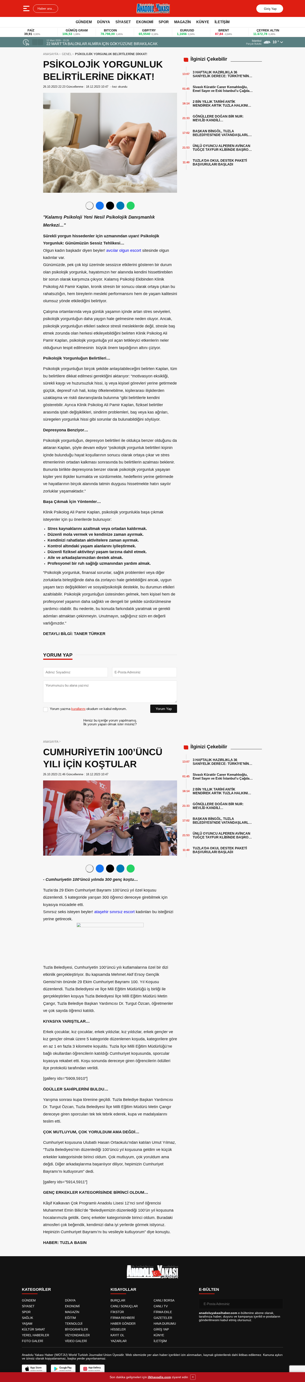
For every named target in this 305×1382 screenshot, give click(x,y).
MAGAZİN (182, 22)
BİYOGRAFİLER (76, 1329)
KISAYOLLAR (123, 1289)
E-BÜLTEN (209, 1289)
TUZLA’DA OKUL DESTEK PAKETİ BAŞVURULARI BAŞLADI (220, 162)
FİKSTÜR (117, 1312)
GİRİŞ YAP (161, 1329)
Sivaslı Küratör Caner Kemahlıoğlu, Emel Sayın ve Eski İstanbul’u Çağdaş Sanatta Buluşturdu (222, 89)
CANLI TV (161, 1306)
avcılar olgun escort (123, 250)
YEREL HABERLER (35, 1335)
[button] (35, 42)
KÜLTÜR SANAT (33, 1329)
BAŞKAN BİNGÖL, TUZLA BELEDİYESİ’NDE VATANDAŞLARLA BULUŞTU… (222, 133)
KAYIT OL (117, 1335)
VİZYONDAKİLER (77, 1335)
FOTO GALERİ (32, 1341)
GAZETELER (163, 1318)
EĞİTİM (70, 1318)
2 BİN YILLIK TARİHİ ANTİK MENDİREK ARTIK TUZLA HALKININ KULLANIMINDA (221, 103)
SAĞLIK (27, 1318)
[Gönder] (278, 1304)
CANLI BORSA (164, 1300)
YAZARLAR (119, 1341)
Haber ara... (45, 8)
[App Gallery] (92, 1369)
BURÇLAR (118, 1300)
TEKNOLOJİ (73, 1323)
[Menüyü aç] (27, 8)
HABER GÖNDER (123, 1323)
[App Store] (34, 1369)
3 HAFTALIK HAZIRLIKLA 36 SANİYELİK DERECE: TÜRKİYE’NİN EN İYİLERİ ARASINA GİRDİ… (221, 74)
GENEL (67, 54)
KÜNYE (202, 22)
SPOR (164, 22)
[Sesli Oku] (90, 206)
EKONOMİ (144, 22)
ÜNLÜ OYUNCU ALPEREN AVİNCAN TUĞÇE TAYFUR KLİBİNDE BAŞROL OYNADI (222, 147)
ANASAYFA (50, 54)
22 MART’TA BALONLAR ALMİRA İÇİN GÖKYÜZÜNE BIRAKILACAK (102, 44)
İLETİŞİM (222, 22)
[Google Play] (63, 1369)
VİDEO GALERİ (76, 1341)
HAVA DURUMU (165, 1323)
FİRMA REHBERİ (123, 1318)
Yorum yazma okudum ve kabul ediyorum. (88, 709)
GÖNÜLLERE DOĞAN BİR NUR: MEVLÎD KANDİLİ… (218, 118)
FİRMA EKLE (163, 1312)
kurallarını (78, 709)
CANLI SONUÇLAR (124, 1306)
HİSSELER (118, 1329)
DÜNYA (103, 22)
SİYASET (123, 22)
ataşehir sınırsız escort (114, 912)
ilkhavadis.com (159, 1377)
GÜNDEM (84, 22)
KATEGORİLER (36, 1289)
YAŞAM (27, 1323)
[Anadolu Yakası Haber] (153, 8)
